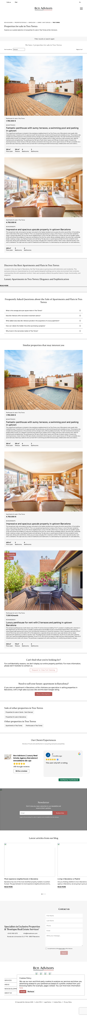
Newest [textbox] (15, 49)
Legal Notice (47, 1002)
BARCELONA (32, 22)
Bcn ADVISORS (8, 22)
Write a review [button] (21, 771)
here (21, 988)
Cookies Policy (57, 1002)
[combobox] (19, 49)
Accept (22, 991)
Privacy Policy (68, 1002)
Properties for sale (21, 22)
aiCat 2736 (38, 1002)
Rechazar (31, 991)
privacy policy (62, 948)
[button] (80, 85)
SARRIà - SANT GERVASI (44, 22)
